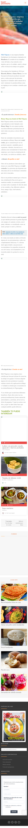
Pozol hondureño (7, 647)
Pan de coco (5, 670)
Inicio (9, 35)
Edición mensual (6, 764)
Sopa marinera (7, 508)
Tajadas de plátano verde (11, 478)
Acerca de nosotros (7, 759)
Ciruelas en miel (17, 369)
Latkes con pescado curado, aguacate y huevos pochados (13, 447)
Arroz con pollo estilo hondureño (12, 625)
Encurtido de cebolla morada (11, 692)
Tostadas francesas (20, 114)
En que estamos (16, 35)
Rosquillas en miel (13, 159)
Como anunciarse (7, 762)
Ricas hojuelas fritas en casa (11, 602)
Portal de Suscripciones (8, 767)
